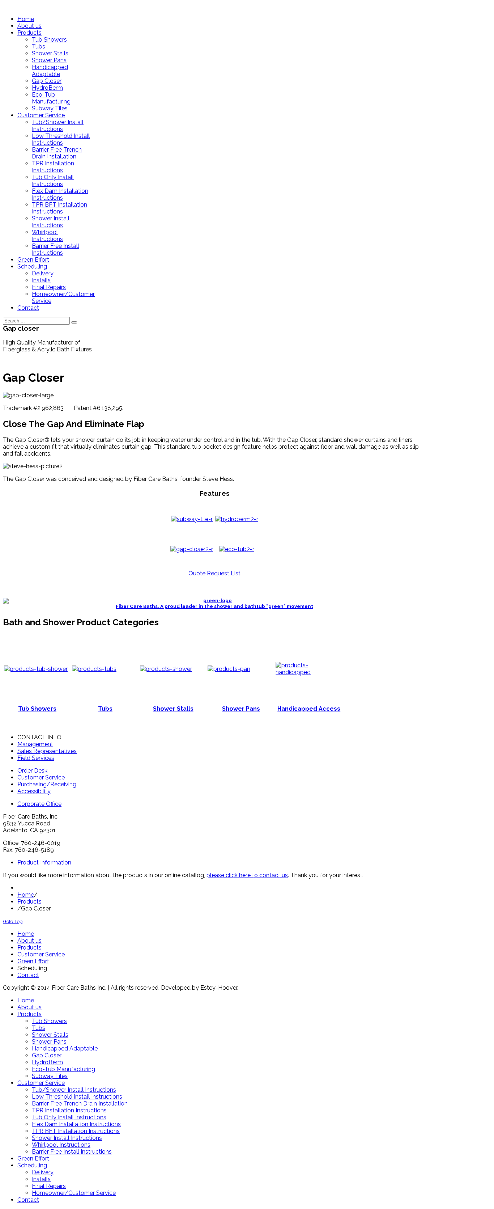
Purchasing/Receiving (46, 784)
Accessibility (34, 791)
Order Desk (32, 770)
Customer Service (41, 777)
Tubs (105, 708)
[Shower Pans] (229, 668)
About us (29, 940)
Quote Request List (214, 573)
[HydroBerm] (236, 519)
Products (29, 901)
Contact (28, 975)
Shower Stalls (173, 708)
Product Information (44, 862)
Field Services (35, 757)
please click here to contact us (247, 875)
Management (35, 744)
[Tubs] (94, 668)
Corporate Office (39, 803)
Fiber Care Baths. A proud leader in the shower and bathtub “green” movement (214, 606)
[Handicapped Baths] (309, 672)
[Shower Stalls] (166, 668)
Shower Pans (241, 708)
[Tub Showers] (36, 668)
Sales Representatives (47, 751)
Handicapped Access (308, 708)
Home (25, 894)
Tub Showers (37, 708)
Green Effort (33, 961)
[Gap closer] (191, 549)
